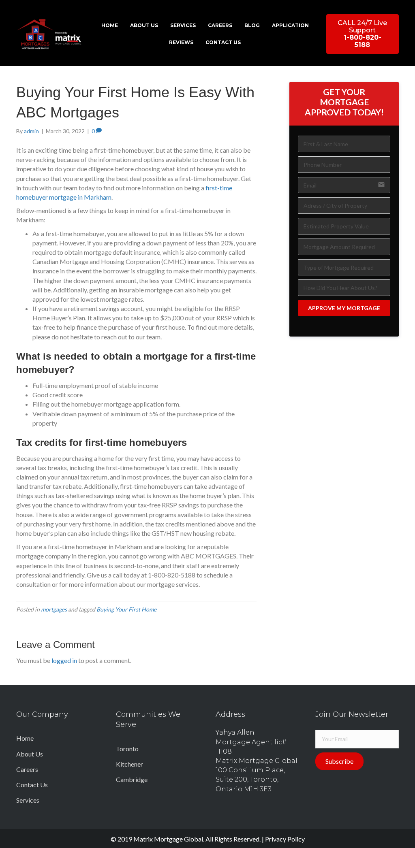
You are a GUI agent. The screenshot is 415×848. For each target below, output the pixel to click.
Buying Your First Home (126, 609)
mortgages (54, 609)
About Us (29, 754)
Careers (27, 769)
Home (25, 738)
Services (27, 800)
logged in (64, 660)
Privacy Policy (285, 839)
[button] (362, 34)
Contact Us (32, 784)
